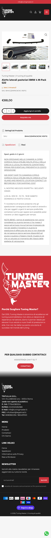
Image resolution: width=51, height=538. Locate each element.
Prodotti (5, 430)
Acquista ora (25, 117)
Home (4, 427)
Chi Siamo (6, 436)
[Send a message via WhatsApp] (46, 533)
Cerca (4, 448)
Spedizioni (10, 145)
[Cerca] (31, 12)
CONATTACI (25, 366)
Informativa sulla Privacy (12, 454)
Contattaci (6, 433)
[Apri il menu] (46, 12)
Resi (23, 145)
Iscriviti (44, 480)
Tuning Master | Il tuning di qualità (17, 76)
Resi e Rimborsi (8, 457)
